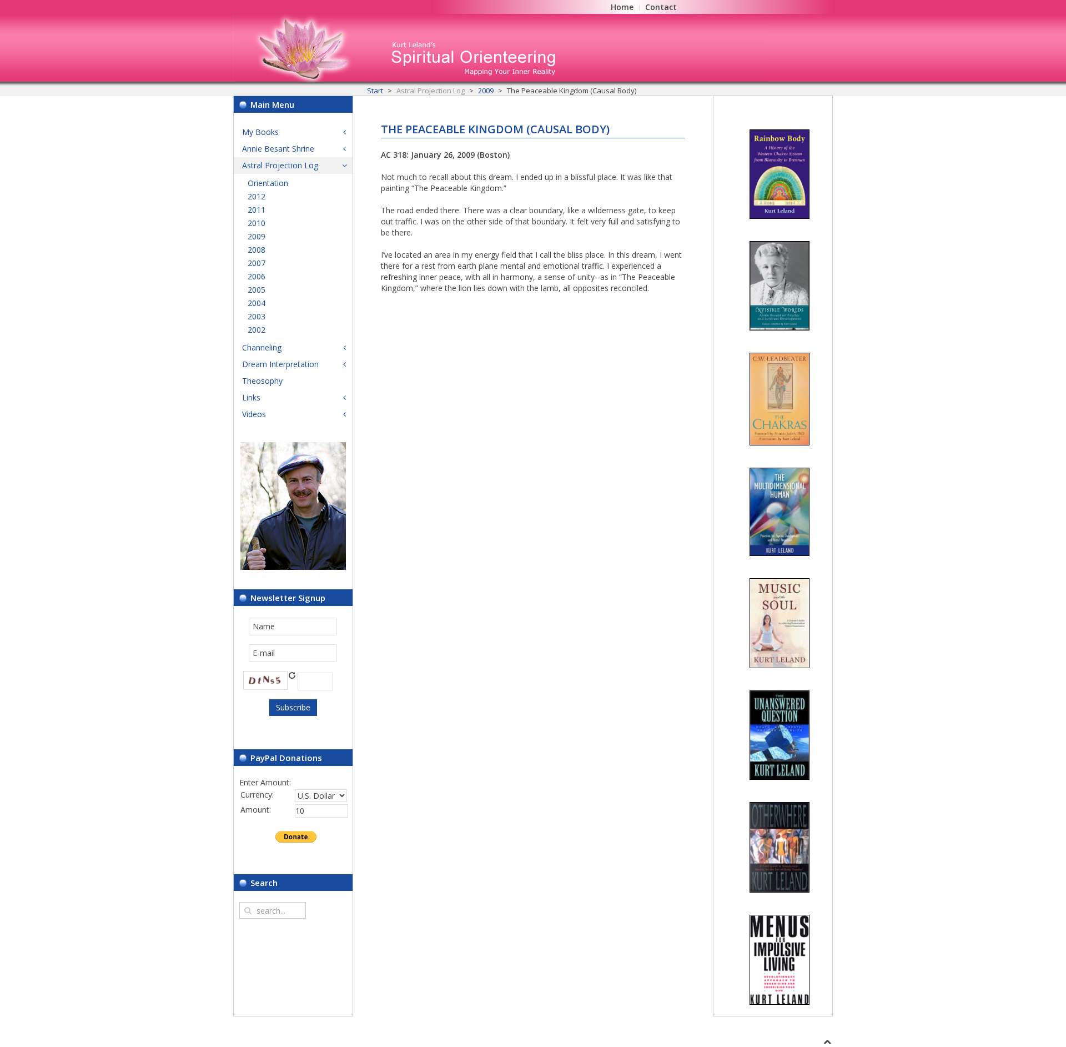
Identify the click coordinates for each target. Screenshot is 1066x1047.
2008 (256, 249)
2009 (486, 91)
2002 (256, 329)
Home (622, 7)
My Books (260, 132)
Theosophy (262, 380)
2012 (256, 196)
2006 (256, 276)
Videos (254, 414)
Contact (661, 7)
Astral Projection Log (280, 165)
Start (375, 91)
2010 (256, 223)
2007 (256, 263)
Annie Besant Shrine (278, 148)
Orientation (268, 183)
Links (251, 397)
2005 (256, 289)
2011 (256, 209)
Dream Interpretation (280, 364)
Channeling (261, 347)
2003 (256, 316)
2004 (256, 303)
